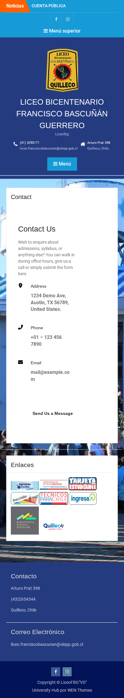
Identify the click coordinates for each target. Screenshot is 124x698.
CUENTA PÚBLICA (49, 5)
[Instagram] (68, 19)
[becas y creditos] (25, 503)
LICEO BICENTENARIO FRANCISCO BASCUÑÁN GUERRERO (62, 113)
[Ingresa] (83, 503)
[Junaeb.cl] (83, 488)
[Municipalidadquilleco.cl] (54, 533)
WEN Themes (79, 690)
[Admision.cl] (25, 488)
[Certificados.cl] (54, 488)
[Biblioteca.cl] (25, 533)
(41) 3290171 (29, 143)
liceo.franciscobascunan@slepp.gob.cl (49, 148)
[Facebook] (56, 19)
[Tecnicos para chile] (54, 503)
